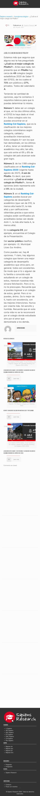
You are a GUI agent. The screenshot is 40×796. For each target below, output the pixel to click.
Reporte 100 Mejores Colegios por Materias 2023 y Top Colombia (19, 410)
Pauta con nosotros (11, 787)
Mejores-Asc (9, 748)
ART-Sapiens (9, 730)
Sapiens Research (29, 25)
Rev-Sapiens (9, 740)
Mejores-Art (9, 746)
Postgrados (9, 766)
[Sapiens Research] (21, 3)
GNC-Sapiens (10, 736)
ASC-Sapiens (10, 732)
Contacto (8, 785)
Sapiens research (6, 17)
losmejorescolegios (21, 17)
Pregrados (9, 764)
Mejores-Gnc (9, 752)
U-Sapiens (9, 728)
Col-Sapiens (9, 738)
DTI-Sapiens (9, 734)
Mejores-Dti (9, 750)
